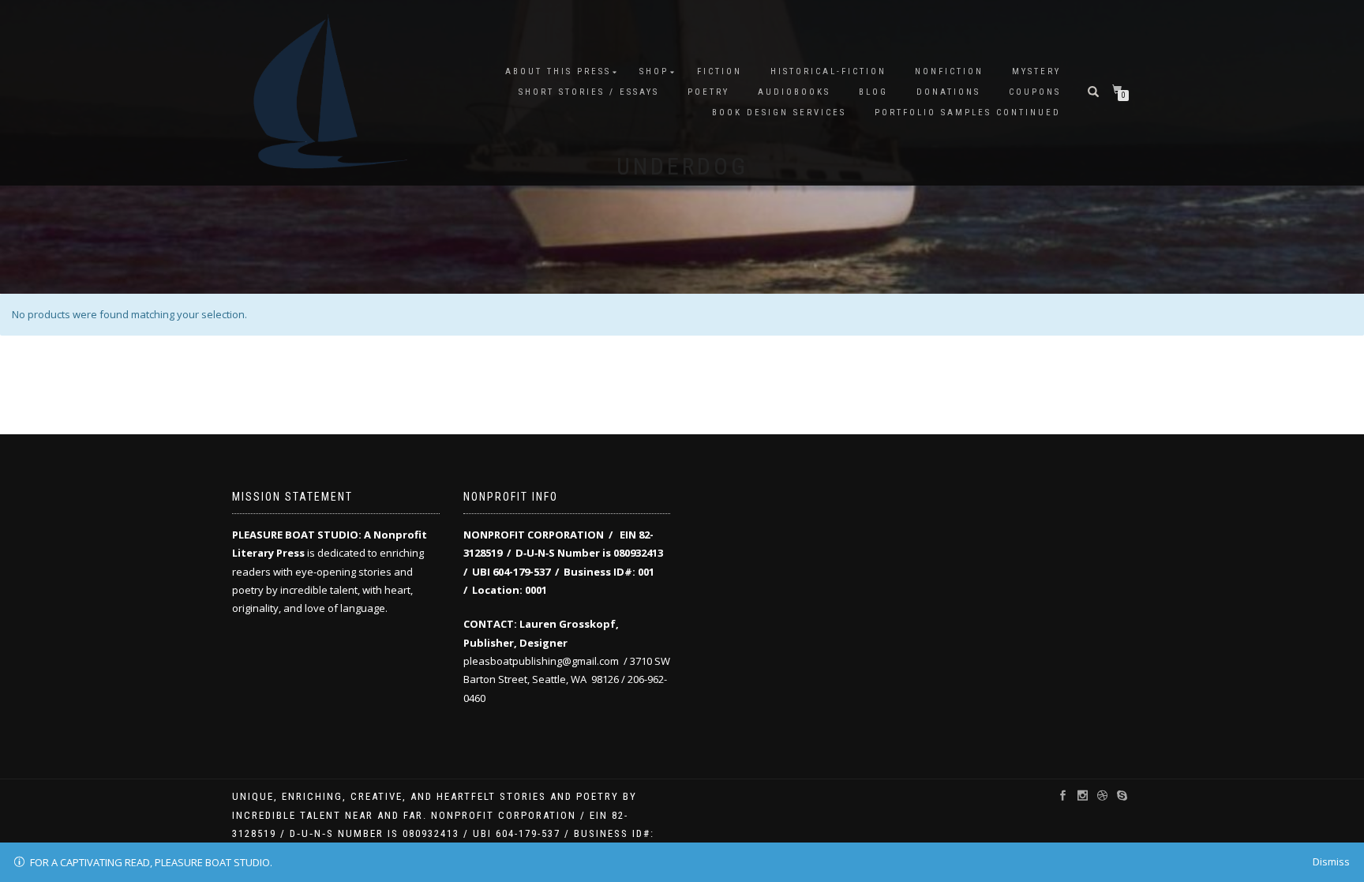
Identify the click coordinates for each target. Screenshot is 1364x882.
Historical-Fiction (828, 71)
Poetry (708, 92)
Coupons (1035, 92)
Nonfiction (949, 71)
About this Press (558, 71)
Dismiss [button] (1331, 861)
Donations (948, 92)
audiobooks (794, 92)
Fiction (719, 71)
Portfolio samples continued (968, 112)
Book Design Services (779, 112)
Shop (654, 71)
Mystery (1036, 71)
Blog (873, 92)
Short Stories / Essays (589, 92)
